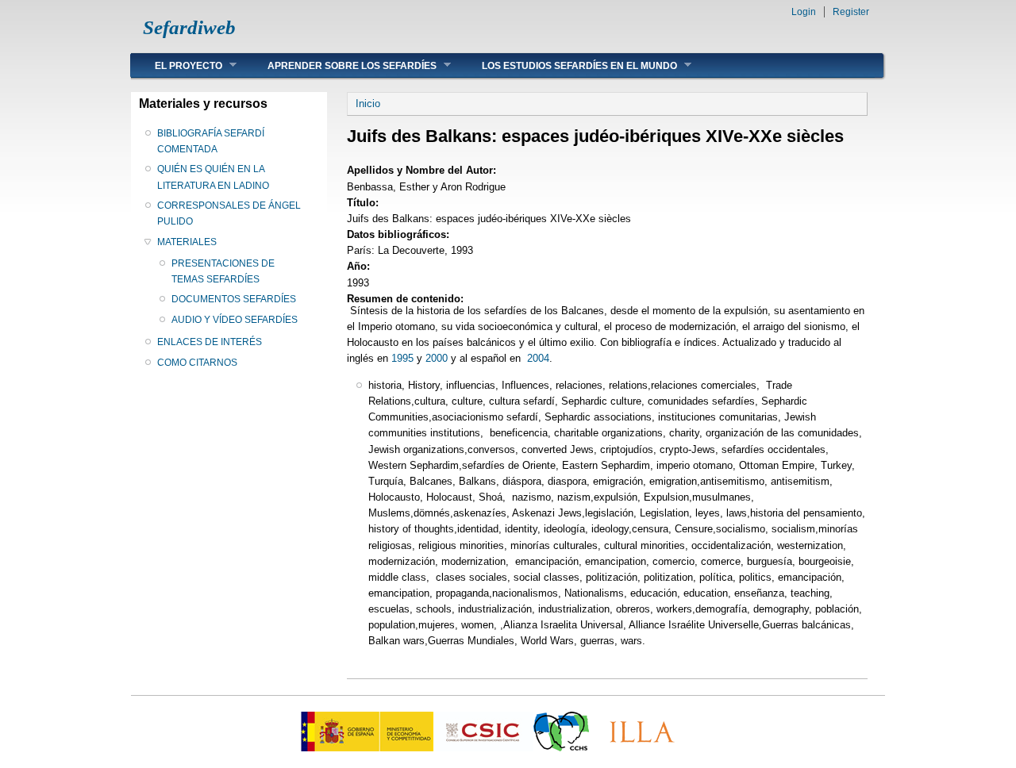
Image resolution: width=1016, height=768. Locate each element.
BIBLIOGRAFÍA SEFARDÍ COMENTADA (210, 141)
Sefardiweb (189, 27)
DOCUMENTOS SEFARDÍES (233, 299)
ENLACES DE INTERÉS (209, 342)
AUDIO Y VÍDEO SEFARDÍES (234, 319)
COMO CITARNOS (197, 362)
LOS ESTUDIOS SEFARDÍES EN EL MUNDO (567, 65)
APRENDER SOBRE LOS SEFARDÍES (340, 65)
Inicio (368, 103)
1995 (402, 358)
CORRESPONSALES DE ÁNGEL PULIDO (229, 213)
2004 (536, 358)
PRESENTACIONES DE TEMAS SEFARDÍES (223, 271)
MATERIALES (187, 242)
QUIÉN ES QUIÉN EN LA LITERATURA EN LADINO (213, 176)
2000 (435, 358)
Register (851, 11)
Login (803, 11)
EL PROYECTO (176, 65)
